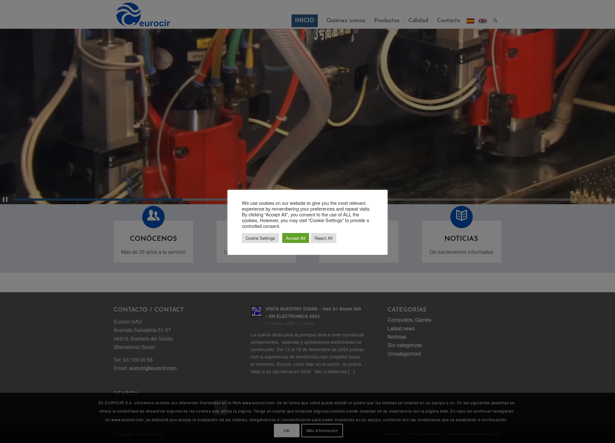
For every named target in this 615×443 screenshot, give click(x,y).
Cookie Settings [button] (260, 238)
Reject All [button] (323, 238)
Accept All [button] (295, 238)
